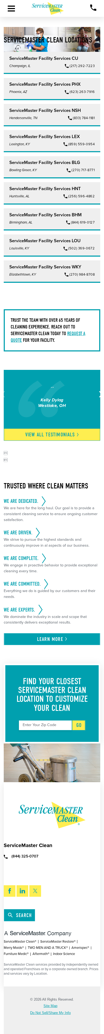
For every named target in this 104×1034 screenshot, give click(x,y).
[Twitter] (35, 891)
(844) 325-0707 (24, 856)
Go (79, 725)
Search (24, 915)
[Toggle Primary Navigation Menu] (11, 8)
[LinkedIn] (22, 891)
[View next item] (99, 394)
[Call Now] (93, 8)
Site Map (50, 1006)
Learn (50, 639)
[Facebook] (9, 891)
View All (50, 435)
